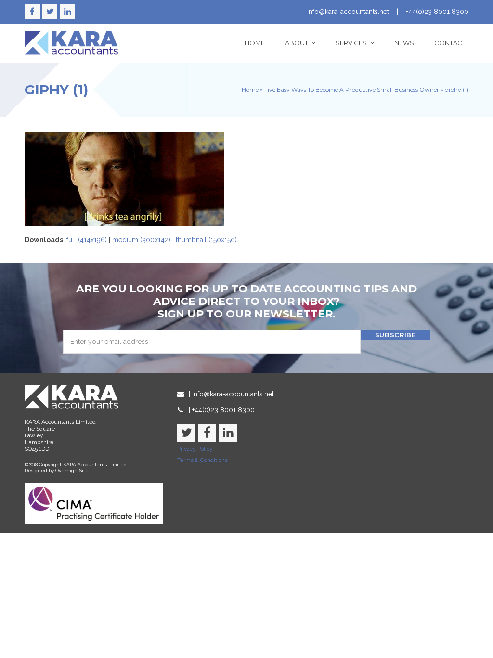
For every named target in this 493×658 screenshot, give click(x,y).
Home (250, 89)
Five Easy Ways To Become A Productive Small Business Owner (351, 89)
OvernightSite (72, 470)
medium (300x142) (141, 240)
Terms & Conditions (202, 460)
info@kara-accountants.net (348, 11)
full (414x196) (86, 240)
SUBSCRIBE (395, 335)
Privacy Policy (195, 449)
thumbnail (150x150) (206, 240)
